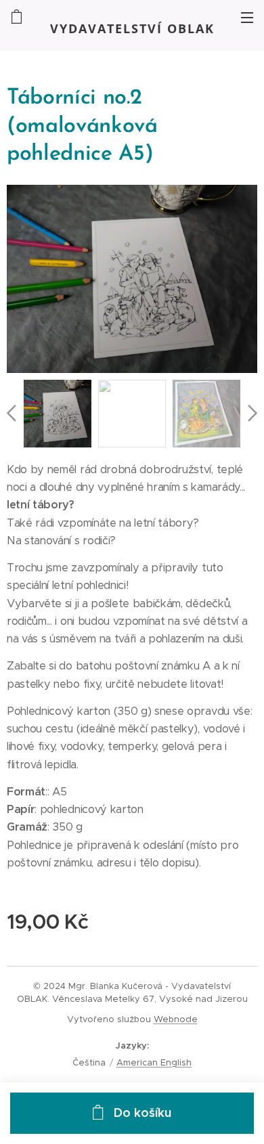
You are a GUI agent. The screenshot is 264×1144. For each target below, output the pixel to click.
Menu (247, 16)
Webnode (176, 1019)
